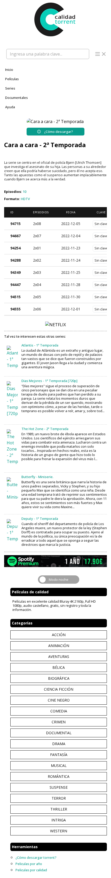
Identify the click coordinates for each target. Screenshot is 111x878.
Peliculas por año (28, 863)
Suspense (59, 787)
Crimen (59, 721)
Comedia (58, 711)
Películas (12, 79)
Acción (59, 634)
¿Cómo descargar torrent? (36, 857)
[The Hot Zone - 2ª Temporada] (12, 447)
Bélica (58, 667)
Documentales (16, 97)
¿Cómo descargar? (58, 131)
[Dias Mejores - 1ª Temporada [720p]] (12, 399)
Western (58, 830)
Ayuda (10, 107)
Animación (58, 645)
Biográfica (58, 678)
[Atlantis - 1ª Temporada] (12, 357)
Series (10, 88)
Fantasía (58, 754)
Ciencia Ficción (58, 689)
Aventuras (58, 656)
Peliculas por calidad (31, 870)
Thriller (58, 809)
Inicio (9, 69)
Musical (59, 765)
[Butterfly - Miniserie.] (12, 489)
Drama (58, 743)
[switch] (58, 579)
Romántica (58, 776)
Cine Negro (59, 700)
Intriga (58, 820)
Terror (59, 798)
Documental (59, 732)
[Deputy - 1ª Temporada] (12, 530)
